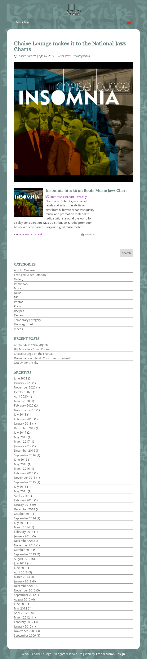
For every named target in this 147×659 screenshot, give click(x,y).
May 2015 (20, 491)
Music (18, 288)
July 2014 (20, 523)
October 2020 (23, 392)
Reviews (19, 315)
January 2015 (23, 504)
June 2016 (20, 459)
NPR (17, 297)
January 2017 (23, 446)
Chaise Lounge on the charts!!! (33, 353)
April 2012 (21, 613)
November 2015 (25, 477)
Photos (18, 302)
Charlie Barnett (26, 56)
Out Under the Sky (26, 363)
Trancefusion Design (110, 654)
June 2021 (20, 378)
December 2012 (24, 586)
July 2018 (20, 414)
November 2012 (25, 590)
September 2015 (25, 482)
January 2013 (23, 581)
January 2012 (23, 626)
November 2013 (25, 545)
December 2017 (24, 428)
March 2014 (22, 527)
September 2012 (25, 595)
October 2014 (23, 513)
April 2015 (21, 495)
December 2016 (24, 450)
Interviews (21, 284)
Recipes (19, 311)
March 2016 (22, 468)
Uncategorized (81, 56)
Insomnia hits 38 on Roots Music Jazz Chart (86, 190)
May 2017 (20, 437)
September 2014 (25, 518)
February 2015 (23, 500)
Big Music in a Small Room (31, 349)
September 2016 (25, 455)
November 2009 (25, 631)
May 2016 (20, 464)
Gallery (18, 279)
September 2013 (25, 554)
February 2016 (23, 473)
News (60, 56)
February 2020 (23, 405)
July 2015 (20, 486)
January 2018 (23, 423)
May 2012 (20, 608)
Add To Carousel (24, 270)
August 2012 (22, 599)
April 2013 (21, 572)
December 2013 (24, 541)
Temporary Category (27, 320)
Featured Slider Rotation (30, 275)
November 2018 (25, 410)
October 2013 (23, 550)
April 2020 (21, 396)
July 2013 (20, 563)
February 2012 (23, 622)
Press (68, 56)
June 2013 (20, 568)
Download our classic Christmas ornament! (42, 358)
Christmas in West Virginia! (31, 344)
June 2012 (20, 604)
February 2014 (23, 532)
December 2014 (24, 509)
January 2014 (23, 536)
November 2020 (25, 387)
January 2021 (23, 383)
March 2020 (22, 401)
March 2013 (22, 577)
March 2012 (22, 617)
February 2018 (23, 419)
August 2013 (22, 559)
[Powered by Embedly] (87, 234)
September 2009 (25, 635)
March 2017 (22, 441)
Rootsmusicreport (30, 234)
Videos (18, 329)
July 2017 (20, 432)
